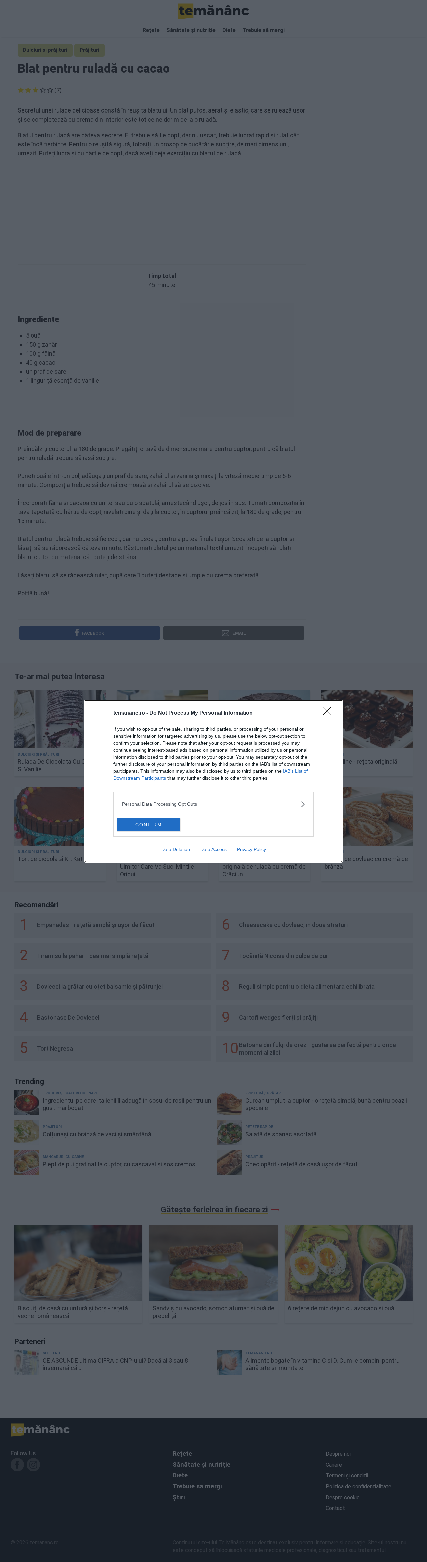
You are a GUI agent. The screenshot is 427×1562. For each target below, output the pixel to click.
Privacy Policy (251, 849)
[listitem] (213, 804)
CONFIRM (148, 824)
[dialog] (213, 781)
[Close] (329, 713)
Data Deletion (175, 849)
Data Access (213, 849)
